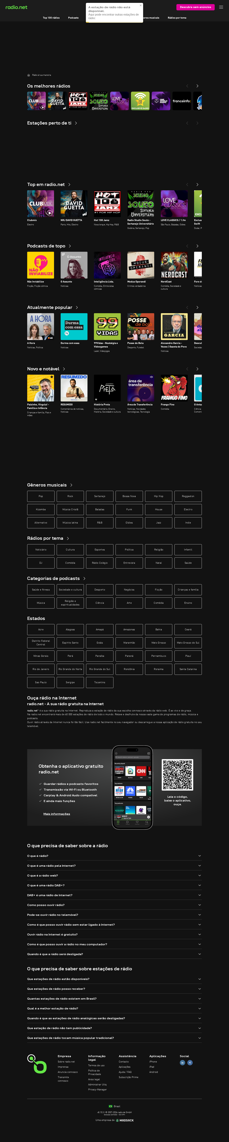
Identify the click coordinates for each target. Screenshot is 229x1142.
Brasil (116, 1106)
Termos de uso (96, 1065)
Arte (129, 603)
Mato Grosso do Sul (188, 643)
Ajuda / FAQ (125, 1072)
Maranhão (129, 643)
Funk (129, 509)
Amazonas (129, 629)
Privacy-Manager (97, 1089)
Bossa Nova (129, 496)
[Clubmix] (36, 101)
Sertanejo (99, 496)
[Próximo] (197, 183)
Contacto (124, 1062)
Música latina (70, 523)
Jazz (158, 523)
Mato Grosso (159, 643)
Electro (188, 509)
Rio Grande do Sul (99, 669)
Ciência (100, 603)
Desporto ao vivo (96, 18)
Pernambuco (158, 656)
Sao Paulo (41, 682)
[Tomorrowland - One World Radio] (161, 101)
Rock (70, 496)
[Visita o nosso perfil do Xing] (190, 1063)
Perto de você (122, 18)
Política (129, 549)
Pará (70, 656)
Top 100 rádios (51, 18)
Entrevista (129, 563)
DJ (40, 563)
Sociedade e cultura (70, 590)
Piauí (188, 656)
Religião (158, 549)
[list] (114, 101)
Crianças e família (188, 590)
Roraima (158, 669)
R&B (99, 523)
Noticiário (41, 549)
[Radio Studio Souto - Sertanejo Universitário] (98, 101)
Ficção (158, 590)
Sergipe (70, 682)
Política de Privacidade (94, 1072)
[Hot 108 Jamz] (78, 101)
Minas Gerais (40, 656)
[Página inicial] (28, 75)
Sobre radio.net (66, 1062)
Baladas (99, 509)
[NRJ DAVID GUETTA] (57, 101)
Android (153, 1072)
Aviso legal (94, 1079)
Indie (188, 523)
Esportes (100, 549)
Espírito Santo (70, 643)
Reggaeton (188, 496)
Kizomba (41, 509)
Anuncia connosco (68, 1072)
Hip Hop (158, 496)
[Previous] (187, 84)
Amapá (100, 629)
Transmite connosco (63, 1079)
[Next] (197, 84)
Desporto (99, 590)
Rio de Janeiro (41, 669)
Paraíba (99, 656)
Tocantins (99, 682)
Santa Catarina (188, 669)
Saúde (188, 563)
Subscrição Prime (128, 1077)
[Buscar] (137, 7)
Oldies (129, 523)
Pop (41, 496)
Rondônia (129, 669)
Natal (159, 563)
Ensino (188, 603)
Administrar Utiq (97, 1084)
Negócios (129, 590)
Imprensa (63, 1067)
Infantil (188, 549)
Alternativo (41, 523)
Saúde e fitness (41, 590)
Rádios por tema (177, 18)
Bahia (158, 629)
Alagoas (70, 629)
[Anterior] (187, 183)
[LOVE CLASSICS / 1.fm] (119, 101)
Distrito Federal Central (41, 643)
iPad (151, 1067)
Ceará (188, 629)
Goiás (100, 643)
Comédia (70, 563)
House (158, 509)
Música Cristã (70, 509)
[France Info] (181, 101)
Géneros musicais (149, 18)
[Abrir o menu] (221, 7)
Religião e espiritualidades (70, 603)
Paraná (129, 656)
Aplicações (124, 1067)
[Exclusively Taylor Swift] (140, 101)
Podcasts (73, 18)
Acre (40, 629)
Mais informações (56, 814)
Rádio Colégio (100, 563)
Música (41, 603)
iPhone (153, 1062)
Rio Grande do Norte (70, 669)
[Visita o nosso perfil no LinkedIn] (182, 1063)
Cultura (70, 549)
